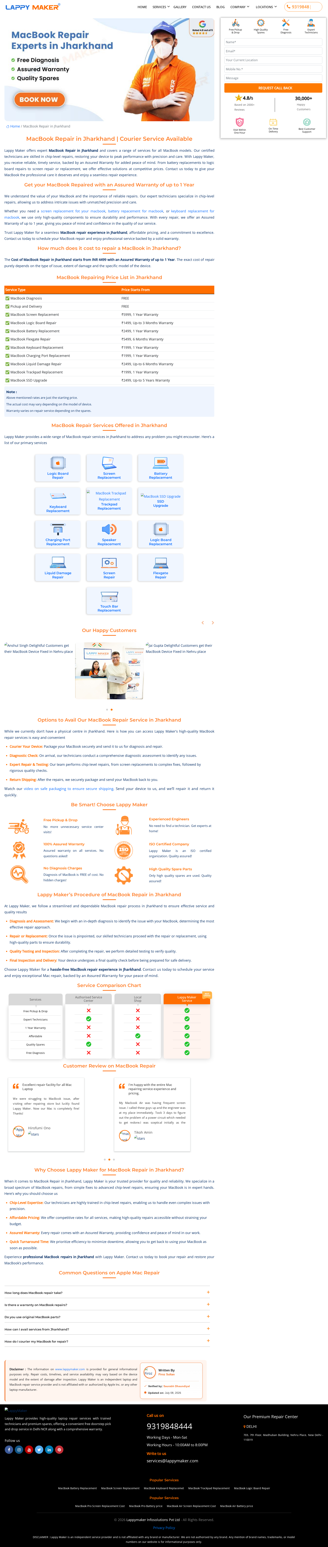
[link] (177, 1461)
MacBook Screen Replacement (120, 1488)
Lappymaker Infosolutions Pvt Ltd (153, 1519)
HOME (142, 7)
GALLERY (179, 7)
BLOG (220, 7)
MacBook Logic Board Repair (252, 1488)
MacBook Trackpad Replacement (209, 1488)
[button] (107, 710)
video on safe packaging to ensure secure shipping (68, 788)
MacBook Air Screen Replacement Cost (191, 1506)
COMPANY (237, 7)
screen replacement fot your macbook (73, 211)
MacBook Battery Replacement (77, 1488)
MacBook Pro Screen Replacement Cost (100, 1506)
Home (14, 126)
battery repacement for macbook (135, 211)
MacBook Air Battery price (236, 1506)
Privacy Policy (164, 1527)
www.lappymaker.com (70, 1369)
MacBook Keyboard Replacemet (164, 1488)
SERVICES (160, 7)
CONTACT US (201, 7)
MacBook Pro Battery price (145, 1506)
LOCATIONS (264, 7)
